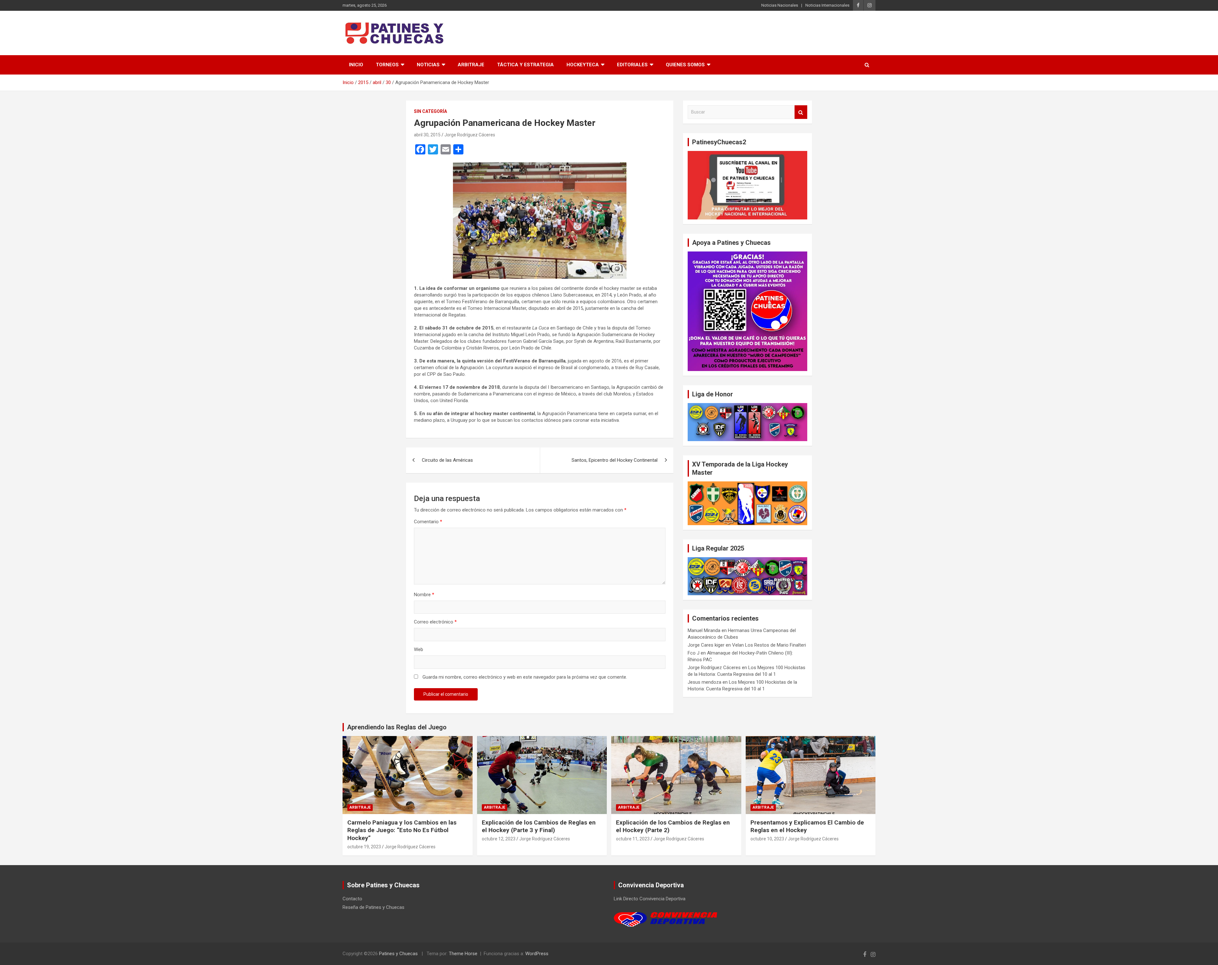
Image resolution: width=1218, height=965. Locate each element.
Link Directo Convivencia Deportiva (649, 899)
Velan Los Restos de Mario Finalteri (769, 645)
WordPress (536, 953)
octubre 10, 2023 (767, 838)
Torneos (387, 65)
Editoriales (632, 65)
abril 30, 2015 (427, 134)
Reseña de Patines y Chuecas (373, 907)
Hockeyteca (582, 65)
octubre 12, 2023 (498, 838)
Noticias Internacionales (827, 5)
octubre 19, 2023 (364, 846)
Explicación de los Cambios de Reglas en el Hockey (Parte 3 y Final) (539, 826)
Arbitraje (471, 65)
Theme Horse (463, 953)
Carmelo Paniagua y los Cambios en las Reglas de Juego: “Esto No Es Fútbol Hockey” (401, 830)
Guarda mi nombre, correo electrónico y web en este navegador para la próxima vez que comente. (524, 677)
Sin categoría (430, 111)
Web (418, 649)
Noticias (428, 65)
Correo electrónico (435, 622)
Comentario (428, 522)
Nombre (424, 594)
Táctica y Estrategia (525, 65)
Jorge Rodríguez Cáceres (469, 134)
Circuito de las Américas (447, 460)
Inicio (356, 65)
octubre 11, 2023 (633, 838)
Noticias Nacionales (779, 5)
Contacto (352, 899)
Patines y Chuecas (398, 953)
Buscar (801, 112)
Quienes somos (685, 65)
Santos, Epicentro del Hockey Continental (615, 460)
